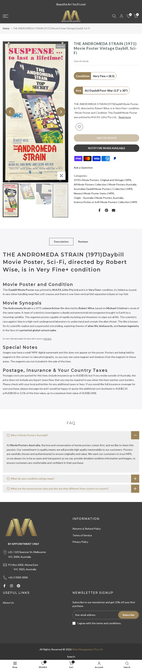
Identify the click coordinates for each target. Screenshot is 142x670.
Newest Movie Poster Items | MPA (94, 193)
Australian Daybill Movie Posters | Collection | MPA (103, 188)
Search (71, 656)
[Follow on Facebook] (4, 586)
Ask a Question (83, 167)
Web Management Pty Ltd (87, 649)
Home (6, 28)
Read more (125, 117)
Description (61, 241)
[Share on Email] (113, 210)
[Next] (60, 111)
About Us (8, 602)
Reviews (83, 241)
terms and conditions (108, 623)
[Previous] (10, 111)
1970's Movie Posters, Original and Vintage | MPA (102, 180)
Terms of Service (82, 535)
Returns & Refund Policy (86, 528)
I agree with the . (99, 623)
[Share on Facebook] (99, 210)
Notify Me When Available (106, 148)
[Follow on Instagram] (11, 586)
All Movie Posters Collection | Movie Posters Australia (105, 184)
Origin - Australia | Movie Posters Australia (98, 197)
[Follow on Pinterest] (18, 586)
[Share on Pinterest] (106, 210)
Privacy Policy (80, 541)
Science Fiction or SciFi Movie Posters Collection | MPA (105, 202)
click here (47, 339)
